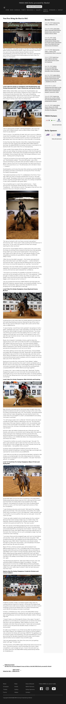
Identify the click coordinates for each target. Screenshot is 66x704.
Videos (16, 692)
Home (7, 10)
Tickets (23, 10)
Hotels (16, 686)
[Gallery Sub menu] (41, 9)
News (11, 10)
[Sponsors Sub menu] (56, 9)
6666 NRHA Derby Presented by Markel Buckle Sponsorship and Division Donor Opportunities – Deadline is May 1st (53, 78)
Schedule (17, 10)
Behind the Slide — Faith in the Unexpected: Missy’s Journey (53, 51)
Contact (60, 10)
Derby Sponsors (30, 689)
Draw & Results (45, 10)
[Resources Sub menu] (34, 9)
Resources (30, 10)
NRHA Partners (30, 686)
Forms (5, 692)
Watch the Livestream (34, 6)
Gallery (38, 10)
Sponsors (52, 10)
